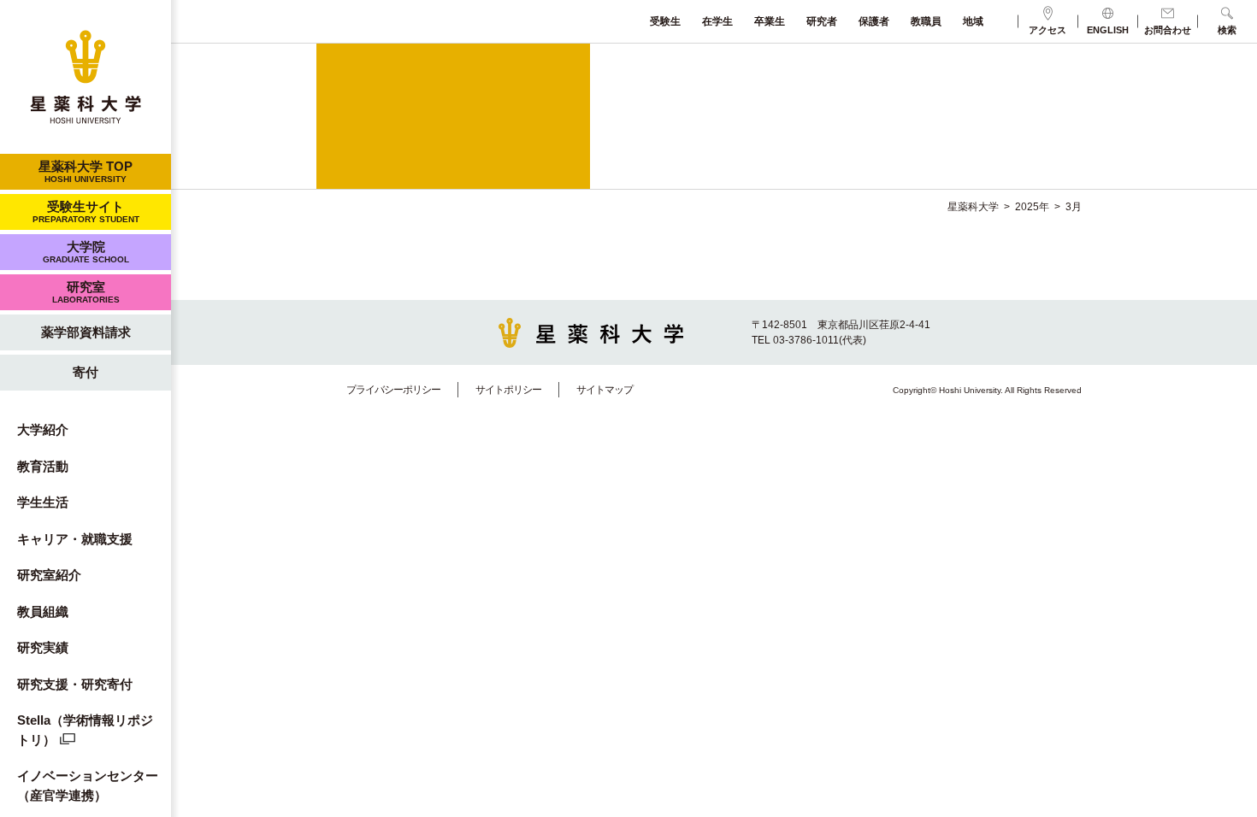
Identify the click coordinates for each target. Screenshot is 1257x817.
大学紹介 (42, 429)
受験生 (665, 21)
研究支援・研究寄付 (75, 684)
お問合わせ (1167, 30)
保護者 (874, 21)
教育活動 (42, 466)
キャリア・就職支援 (75, 539)
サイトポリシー (508, 390)
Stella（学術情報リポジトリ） (85, 730)
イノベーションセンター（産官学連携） (87, 785)
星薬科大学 (973, 207)
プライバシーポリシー (393, 390)
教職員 (926, 21)
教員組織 (42, 611)
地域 (973, 21)
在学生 (717, 21)
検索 (1227, 30)
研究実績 (42, 647)
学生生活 (42, 502)
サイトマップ (604, 390)
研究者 (821, 21)
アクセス (1047, 30)
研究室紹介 (49, 574)
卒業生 (769, 21)
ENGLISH (1108, 30)
